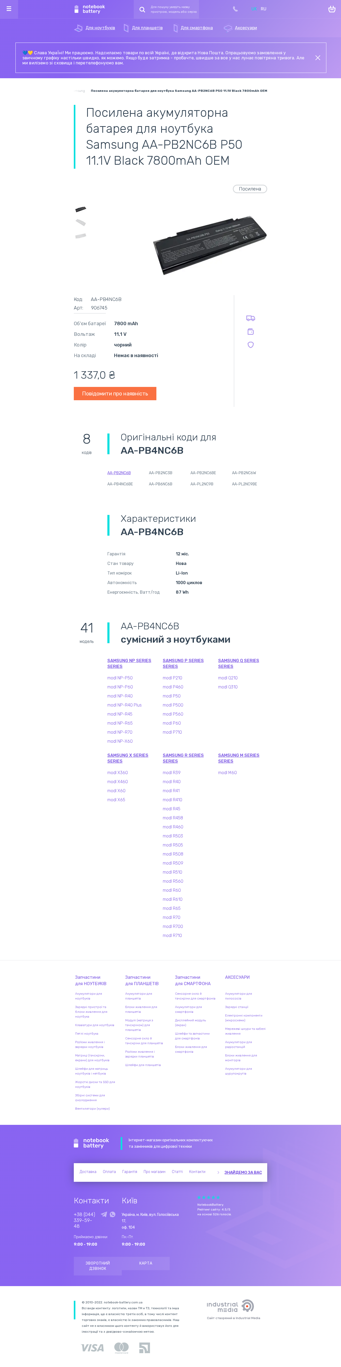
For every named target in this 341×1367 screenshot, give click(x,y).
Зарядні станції (236, 1007)
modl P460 (173, 686)
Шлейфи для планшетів (143, 1065)
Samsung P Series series (183, 663)
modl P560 (173, 714)
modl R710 (172, 935)
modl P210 (172, 677)
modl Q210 (228, 677)
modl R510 (172, 872)
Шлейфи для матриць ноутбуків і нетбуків (91, 1071)
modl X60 (116, 790)
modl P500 (173, 705)
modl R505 (173, 845)
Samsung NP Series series (129, 663)
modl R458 (173, 817)
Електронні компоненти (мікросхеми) (243, 1018)
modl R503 (173, 836)
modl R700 (173, 926)
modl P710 (172, 732)
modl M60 (227, 772)
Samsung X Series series (127, 758)
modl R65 (172, 908)
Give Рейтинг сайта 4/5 (213, 1197)
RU (263, 8)
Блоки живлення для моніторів (241, 1058)
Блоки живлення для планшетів (141, 1009)
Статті (177, 1172)
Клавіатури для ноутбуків (94, 1025)
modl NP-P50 (120, 677)
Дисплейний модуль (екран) (190, 1022)
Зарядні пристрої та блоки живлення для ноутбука (91, 1011)
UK (254, 8)
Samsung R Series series (183, 758)
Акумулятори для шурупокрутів (238, 1071)
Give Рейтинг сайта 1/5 (199, 1197)
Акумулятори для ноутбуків (88, 996)
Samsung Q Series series (238, 663)
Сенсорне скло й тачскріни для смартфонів (195, 996)
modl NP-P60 (120, 686)
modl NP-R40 (120, 696)
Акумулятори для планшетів (138, 996)
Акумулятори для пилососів (238, 996)
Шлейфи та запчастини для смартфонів (192, 1036)
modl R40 (172, 781)
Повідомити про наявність (115, 393)
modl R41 (171, 790)
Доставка (88, 1172)
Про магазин (154, 1172)
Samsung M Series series (238, 758)
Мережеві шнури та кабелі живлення (245, 1031)
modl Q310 (228, 686)
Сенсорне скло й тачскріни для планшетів (144, 1040)
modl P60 (172, 723)
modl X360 (117, 772)
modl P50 (172, 696)
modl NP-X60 (120, 741)
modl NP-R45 (119, 714)
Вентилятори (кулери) (92, 1108)
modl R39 (172, 772)
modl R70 (171, 917)
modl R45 (171, 808)
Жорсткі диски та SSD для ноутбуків (95, 1084)
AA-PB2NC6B (119, 473)
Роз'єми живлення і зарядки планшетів (140, 1054)
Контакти (197, 1172)
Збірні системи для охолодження (90, 1097)
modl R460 (173, 826)
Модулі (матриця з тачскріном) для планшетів (139, 1025)
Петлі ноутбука (86, 1033)
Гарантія (129, 1172)
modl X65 (116, 799)
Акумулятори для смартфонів (188, 1009)
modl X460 (117, 781)
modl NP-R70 (119, 732)
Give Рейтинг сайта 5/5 (218, 1197)
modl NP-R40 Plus (124, 705)
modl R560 (173, 881)
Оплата (109, 1172)
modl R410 (172, 799)
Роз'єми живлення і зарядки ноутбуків (90, 1044)
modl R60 (172, 890)
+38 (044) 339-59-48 (84, 1220)
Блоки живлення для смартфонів (191, 1049)
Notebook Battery (91, 1143)
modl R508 (173, 854)
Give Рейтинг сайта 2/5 (203, 1197)
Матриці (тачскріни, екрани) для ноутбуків (92, 1058)
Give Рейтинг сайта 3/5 (208, 1197)
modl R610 (172, 899)
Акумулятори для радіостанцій (238, 1044)
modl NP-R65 (120, 723)
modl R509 (173, 863)
